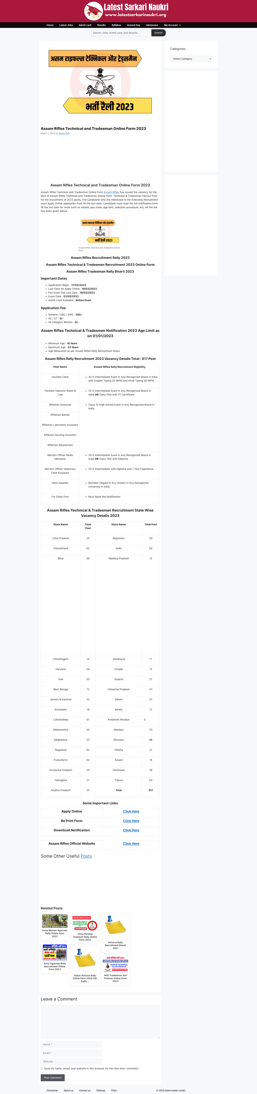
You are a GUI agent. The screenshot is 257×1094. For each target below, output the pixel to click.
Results (101, 25)
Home (50, 25)
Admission (152, 25)
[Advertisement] (100, 161)
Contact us (84, 1090)
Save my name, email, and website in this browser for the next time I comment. (91, 1068)
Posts (86, 856)
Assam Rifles (111, 192)
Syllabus (116, 25)
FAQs (114, 1090)
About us (68, 1090)
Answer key (133, 25)
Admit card (85, 25)
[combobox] (121, 32)
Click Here (131, 811)
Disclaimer (52, 1090)
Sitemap (100, 1090)
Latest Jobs (66, 25)
